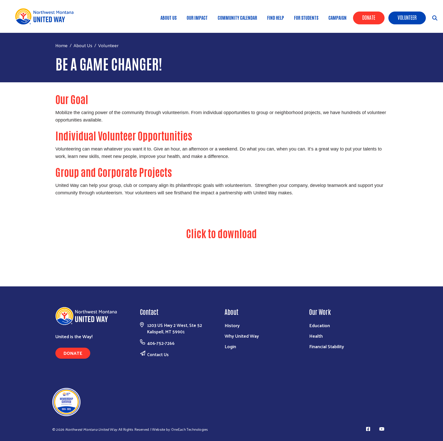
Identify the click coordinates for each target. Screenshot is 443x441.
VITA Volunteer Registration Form (137, 249)
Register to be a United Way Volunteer (221, 214)
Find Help (275, 17)
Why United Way (242, 336)
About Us (168, 17)
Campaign (337, 17)
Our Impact (197, 17)
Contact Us (158, 354)
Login (230, 346)
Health (316, 336)
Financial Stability (326, 346)
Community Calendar (237, 17)
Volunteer (407, 17)
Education (319, 325)
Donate (368, 17)
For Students (306, 17)
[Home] (46, 16)
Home (61, 45)
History (232, 325)
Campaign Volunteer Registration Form (306, 249)
